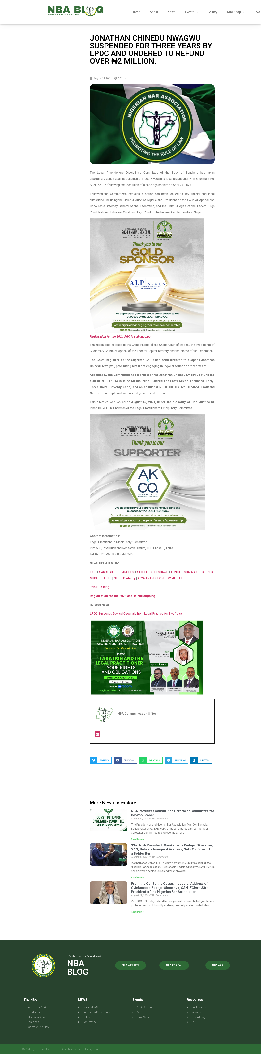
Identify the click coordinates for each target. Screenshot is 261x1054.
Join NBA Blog (99, 587)
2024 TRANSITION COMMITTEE (160, 578)
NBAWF (163, 572)
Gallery (212, 12)
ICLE (93, 572)
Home (136, 12)
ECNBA (176, 572)
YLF (153, 572)
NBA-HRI (105, 578)
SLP (117, 578)
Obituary (129, 578)
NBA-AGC (190, 572)
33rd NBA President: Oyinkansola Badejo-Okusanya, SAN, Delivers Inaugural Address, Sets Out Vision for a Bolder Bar (172, 849)
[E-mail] (97, 735)
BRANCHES (126, 572)
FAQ (257, 12)
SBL (112, 572)
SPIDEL (143, 572)
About (154, 12)
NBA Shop (234, 12)
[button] (101, 760)
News (171, 12)
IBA (203, 572)
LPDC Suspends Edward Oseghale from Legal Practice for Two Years (136, 613)
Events (189, 12)
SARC (103, 572)
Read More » (137, 839)
